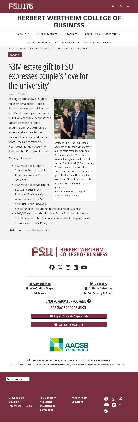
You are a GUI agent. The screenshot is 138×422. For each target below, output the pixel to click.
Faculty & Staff (37, 42)
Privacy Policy (79, 397)
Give (106, 42)
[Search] (120, 6)
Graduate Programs (66, 307)
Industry (90, 42)
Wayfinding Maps (41, 288)
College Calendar (100, 288)
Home (11, 48)
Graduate (71, 34)
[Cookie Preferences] (106, 410)
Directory (100, 284)
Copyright (77, 401)
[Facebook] (52, 267)
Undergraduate (47, 34)
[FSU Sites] (128, 6)
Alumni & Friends (66, 42)
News (42, 293)
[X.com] (61, 267)
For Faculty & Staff (99, 293)
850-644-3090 (103, 360)
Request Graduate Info (71, 316)
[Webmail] (113, 6)
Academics (92, 34)
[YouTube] (85, 267)
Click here (15, 230)
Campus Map (42, 284)
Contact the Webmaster (71, 324)
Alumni (15, 54)
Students (112, 34)
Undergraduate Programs (66, 301)
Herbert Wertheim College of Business (69, 21)
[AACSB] (69, 345)
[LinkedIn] (77, 267)
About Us (24, 34)
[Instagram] (69, 267)
